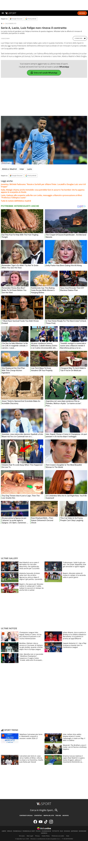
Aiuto (67, 836)
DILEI (61, 831)
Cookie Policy (46, 836)
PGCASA (38, 831)
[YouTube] (40, 823)
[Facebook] (35, 823)
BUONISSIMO (82, 831)
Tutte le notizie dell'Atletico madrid (16, 201)
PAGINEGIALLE (17, 831)
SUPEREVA (44, 833)
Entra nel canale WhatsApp (45, 72)
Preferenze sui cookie (58, 836)
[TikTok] (46, 823)
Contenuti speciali (26, 815)
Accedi (82, 13)
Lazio (29, 169)
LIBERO (4, 831)
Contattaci (38, 815)
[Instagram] (51, 823)
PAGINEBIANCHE (46, 831)
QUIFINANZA (74, 831)
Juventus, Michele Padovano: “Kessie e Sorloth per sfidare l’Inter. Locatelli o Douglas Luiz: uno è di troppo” (43, 185)
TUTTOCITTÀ (55, 831)
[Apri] (3, 13)
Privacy (37, 836)
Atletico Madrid (9, 169)
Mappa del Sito (49, 815)
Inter (22, 169)
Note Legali (30, 836)
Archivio (65, 815)
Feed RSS (58, 815)
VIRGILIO (9, 831)
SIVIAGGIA (67, 831)
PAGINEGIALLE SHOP (29, 831)
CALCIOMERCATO (10, 23)
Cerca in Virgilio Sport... (42, 810)
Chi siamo (22, 836)
